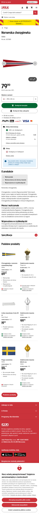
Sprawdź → (19, 23)
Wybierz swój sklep (9, 17)
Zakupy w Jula (7, 405)
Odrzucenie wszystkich (19, 505)
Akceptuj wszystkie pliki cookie (19, 500)
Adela (3, 36)
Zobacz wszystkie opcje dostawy (15, 143)
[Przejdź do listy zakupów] (27, 7)
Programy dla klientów (10, 417)
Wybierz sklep (10, 155)
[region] (19, 488)
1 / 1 (31, 79)
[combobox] (19, 12)
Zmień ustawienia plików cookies (19, 510)
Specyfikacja (6, 235)
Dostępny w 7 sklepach (27, 336)
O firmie (4, 411)
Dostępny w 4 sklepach (27, 385)
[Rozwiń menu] (36, 7)
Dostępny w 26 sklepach (9, 336)
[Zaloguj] (22, 7)
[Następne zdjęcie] (35, 63)
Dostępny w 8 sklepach (27, 289)
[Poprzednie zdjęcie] (4, 63)
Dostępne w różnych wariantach (7, 289)
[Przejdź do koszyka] (32, 7)
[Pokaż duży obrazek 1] (19, 63)
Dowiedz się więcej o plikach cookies (20, 495)
